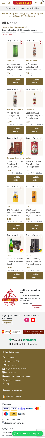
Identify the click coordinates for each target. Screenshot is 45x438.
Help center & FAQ (12, 361)
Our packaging (10, 372)
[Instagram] (27, 320)
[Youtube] (33, 320)
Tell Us (37, 308)
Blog (7, 384)
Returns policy (10, 365)
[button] (22, 34)
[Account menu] (36, 3)
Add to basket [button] (16, 81)
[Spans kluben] (22, 3)
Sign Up (7, 323)
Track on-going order (13, 380)
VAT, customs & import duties (16, 369)
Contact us (10, 357)
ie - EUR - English (14, 396)
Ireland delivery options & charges (18, 376)
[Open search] (9, 3)
